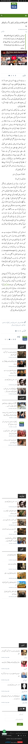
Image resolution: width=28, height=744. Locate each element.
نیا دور (26, 31)
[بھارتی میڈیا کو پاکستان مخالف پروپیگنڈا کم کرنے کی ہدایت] (21, 363)
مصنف (23, 645)
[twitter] (13, 75)
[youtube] (18, 735)
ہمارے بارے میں (24, 733)
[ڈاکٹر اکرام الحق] (24, 697)
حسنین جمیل (25, 680)
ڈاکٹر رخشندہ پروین (24, 691)
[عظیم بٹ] (24, 664)
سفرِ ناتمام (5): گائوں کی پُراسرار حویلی (11, 573)
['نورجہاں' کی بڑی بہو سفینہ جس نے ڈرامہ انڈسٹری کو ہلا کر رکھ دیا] (21, 442)
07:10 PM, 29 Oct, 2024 (22, 29)
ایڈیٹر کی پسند (21, 496)
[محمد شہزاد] (24, 652)
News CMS (13, 742)
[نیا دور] (24, 338)
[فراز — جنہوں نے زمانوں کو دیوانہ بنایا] (21, 382)
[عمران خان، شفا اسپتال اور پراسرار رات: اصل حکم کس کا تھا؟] (21, 372)
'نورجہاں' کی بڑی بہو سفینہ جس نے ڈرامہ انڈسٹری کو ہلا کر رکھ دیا (10, 441)
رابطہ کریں (7, 733)
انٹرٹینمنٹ (2, 31)
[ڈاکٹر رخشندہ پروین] (24, 686)
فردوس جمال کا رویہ (13, 322)
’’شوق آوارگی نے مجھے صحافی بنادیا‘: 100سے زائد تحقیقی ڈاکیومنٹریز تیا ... (11, 539)
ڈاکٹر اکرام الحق (25, 702)
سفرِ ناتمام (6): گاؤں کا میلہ (12, 554)
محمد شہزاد (25, 657)
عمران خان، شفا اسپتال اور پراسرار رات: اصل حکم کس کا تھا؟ (10, 371)
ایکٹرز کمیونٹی (6, 284)
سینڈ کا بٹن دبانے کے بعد (12, 564)
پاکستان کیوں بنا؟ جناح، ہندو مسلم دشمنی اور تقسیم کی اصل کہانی (10, 353)
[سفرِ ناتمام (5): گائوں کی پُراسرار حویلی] (21, 575)
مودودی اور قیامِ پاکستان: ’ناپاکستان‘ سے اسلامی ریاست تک (10, 512)
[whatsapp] (11, 75)
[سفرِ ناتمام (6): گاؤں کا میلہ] (21, 557)
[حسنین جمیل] (24, 675)
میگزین (21, 549)
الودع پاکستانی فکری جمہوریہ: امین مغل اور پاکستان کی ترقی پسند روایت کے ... (10, 697)
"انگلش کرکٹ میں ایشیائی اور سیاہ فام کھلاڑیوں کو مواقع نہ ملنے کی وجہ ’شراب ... (9, 404)
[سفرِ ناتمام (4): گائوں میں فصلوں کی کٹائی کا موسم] (21, 584)
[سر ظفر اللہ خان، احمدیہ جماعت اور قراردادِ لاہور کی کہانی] (21, 531)
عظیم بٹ (25, 669)
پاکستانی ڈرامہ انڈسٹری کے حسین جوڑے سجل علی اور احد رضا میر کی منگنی (9, 423)
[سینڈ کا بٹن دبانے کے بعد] (21, 566)
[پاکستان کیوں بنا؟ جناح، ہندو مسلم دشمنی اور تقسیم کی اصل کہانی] (21, 354)
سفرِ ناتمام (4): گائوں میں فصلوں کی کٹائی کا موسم (9, 583)
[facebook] (15, 75)
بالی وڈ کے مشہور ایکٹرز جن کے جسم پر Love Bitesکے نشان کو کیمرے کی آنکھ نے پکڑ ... (9, 415)
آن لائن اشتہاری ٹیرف (18, 733)
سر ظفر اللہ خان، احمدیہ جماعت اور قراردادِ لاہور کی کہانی (9, 530)
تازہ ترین (22, 346)
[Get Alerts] (4, 731)
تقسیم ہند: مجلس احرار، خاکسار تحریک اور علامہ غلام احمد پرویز (10, 521)
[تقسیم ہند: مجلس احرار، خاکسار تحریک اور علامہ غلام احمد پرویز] (21, 522)
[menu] (26, 15)
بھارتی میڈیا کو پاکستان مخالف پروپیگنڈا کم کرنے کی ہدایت (9, 362)
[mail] (15, 331)
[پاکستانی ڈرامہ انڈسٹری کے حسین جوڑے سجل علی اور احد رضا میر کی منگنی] (21, 424)
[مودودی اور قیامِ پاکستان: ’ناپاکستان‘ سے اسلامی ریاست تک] (21, 513)
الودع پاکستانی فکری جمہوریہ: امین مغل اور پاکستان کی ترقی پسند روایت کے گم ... (10, 390)
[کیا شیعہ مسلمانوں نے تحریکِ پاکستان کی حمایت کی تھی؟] (21, 593)
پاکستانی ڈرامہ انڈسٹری (5, 322)
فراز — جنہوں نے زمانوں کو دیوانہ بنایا (11, 379)
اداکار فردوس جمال (21, 322)
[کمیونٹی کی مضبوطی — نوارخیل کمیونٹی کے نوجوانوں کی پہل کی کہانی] (21, 433)
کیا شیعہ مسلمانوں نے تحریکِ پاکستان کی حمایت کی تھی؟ (10, 592)
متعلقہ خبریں (21, 398)
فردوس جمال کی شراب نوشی (16, 325)
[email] (9, 339)
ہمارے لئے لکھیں (12, 733)
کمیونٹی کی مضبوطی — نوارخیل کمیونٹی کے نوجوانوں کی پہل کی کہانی (10, 432)
